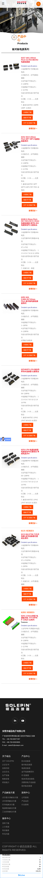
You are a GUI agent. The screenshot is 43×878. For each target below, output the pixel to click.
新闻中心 (26, 792)
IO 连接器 (25, 775)
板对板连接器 (27, 765)
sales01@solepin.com (15, 745)
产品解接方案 (8, 792)
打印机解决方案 (8, 805)
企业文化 (5, 772)
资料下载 (5, 823)
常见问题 (5, 834)
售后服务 (5, 830)
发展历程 (5, 768)
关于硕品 (6, 756)
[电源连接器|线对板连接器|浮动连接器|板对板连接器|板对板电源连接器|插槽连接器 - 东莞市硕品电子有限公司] (21, 3)
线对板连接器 (27, 786)
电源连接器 (26, 768)
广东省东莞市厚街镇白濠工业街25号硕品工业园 (18, 736)
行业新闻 (25, 805)
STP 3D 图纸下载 (29, 123)
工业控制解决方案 (9, 812)
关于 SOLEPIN (8, 761)
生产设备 (5, 775)
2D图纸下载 (27, 112)
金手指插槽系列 (28, 772)
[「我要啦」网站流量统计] (21, 875)
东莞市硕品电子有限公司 (19, 708)
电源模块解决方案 (9, 808)
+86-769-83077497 (13, 739)
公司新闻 (25, 797)
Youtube (23, 721)
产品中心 (26, 756)
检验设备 (5, 779)
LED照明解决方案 (9, 801)
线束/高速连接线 (28, 779)
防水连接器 (26, 761)
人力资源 (5, 827)
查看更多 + (33, 128)
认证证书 (5, 765)
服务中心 (6, 818)
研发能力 (5, 782)
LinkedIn (15, 721)
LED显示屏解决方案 (10, 797)
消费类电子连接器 (29, 782)
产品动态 (25, 801)
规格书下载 (27, 118)
